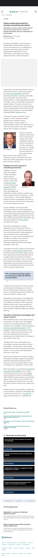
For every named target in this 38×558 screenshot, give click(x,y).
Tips (25, 553)
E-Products (27, 548)
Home (3, 15)
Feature (6, 19)
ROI (17, 306)
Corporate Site (25, 544)
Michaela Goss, (7, 36)
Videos (3, 555)
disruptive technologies (14, 93)
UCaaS (18, 112)
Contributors (4, 548)
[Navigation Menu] (2, 12)
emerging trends (10, 183)
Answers (16, 548)
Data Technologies (30, 500)
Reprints (11, 548)
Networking (9, 15)
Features (4, 549)
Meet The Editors (22, 542)
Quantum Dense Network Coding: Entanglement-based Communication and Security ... (17, 416)
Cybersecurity (19, 500)
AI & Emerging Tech (9, 500)
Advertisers (4, 544)
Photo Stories (15, 553)
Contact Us (30, 542)
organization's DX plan (20, 250)
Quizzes (20, 553)
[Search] (36, 12)
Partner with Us (11, 544)
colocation (7, 187)
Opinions (8, 553)
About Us (4, 542)
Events (33, 548)
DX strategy (24, 220)
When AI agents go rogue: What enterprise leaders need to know (17, 525)
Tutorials (29, 553)
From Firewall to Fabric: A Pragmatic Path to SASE (16, 412)
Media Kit (19, 544)
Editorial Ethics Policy (12, 542)
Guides (3, 553)
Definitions (21, 548)
